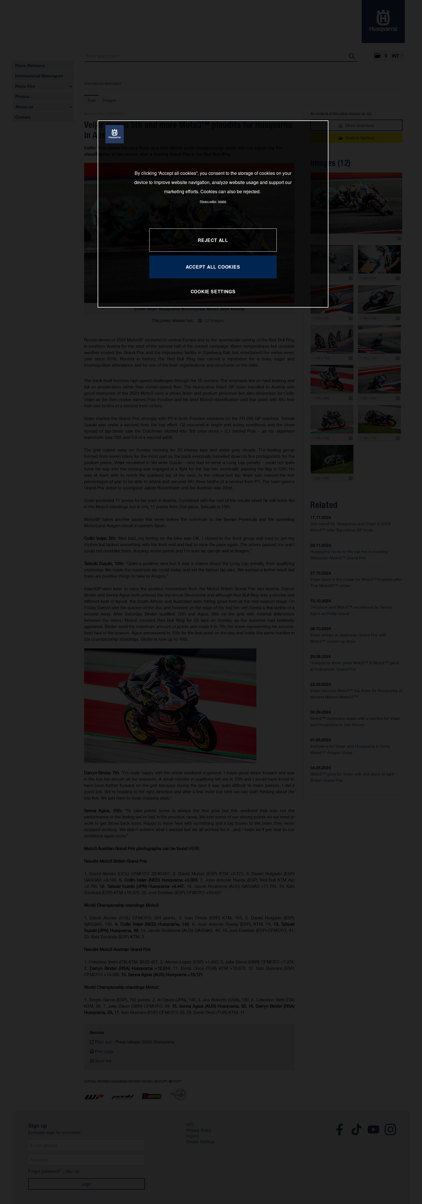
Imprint (222, 201)
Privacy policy (208, 201)
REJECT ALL (213, 240)
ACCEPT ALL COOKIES (213, 266)
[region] (213, 214)
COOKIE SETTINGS (213, 291)
